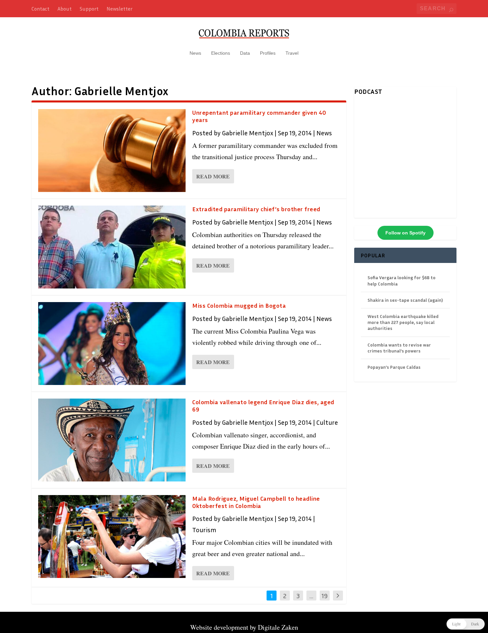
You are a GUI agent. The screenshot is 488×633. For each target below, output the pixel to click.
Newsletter (119, 8)
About (64, 8)
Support (89, 8)
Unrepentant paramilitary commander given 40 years (259, 116)
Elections (220, 53)
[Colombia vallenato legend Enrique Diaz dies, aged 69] (112, 440)
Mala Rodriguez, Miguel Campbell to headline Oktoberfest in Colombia (256, 502)
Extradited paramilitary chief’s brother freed (256, 209)
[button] (466, 624)
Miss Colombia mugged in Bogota (239, 305)
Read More (213, 176)
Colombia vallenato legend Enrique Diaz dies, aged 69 (263, 405)
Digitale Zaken (278, 627)
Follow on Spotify (405, 232)
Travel (291, 53)
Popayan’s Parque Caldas (394, 367)
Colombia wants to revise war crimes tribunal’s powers (399, 347)
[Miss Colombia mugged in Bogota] (112, 343)
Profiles (268, 53)
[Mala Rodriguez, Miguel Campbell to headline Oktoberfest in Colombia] (112, 536)
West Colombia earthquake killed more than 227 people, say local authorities (403, 322)
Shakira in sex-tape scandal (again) (405, 300)
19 (325, 596)
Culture (327, 422)
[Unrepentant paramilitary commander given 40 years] (112, 150)
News (195, 53)
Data (245, 53)
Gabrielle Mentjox (247, 133)
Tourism (204, 530)
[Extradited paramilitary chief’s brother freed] (112, 247)
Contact (40, 8)
